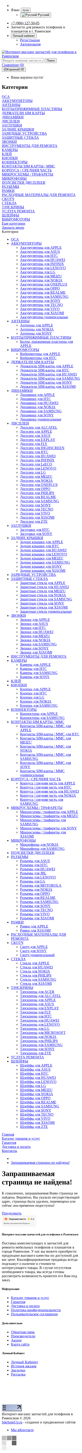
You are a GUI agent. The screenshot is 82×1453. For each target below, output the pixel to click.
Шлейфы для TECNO (37, 1114)
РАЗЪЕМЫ (19, 857)
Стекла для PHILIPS (35, 975)
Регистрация (30, 40)
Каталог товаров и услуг (30, 1298)
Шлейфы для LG (33, 1086)
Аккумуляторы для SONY (40, 301)
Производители (23, 1336)
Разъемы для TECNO (36, 910)
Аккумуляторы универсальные (44, 317)
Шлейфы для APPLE (36, 1065)
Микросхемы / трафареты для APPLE (49, 812)
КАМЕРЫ (19, 660)
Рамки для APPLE (34, 926)
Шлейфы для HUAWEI (38, 1078)
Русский (43, 15)
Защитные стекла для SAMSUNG (46, 599)
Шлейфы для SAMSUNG (39, 1106)
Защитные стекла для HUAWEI (44, 587)
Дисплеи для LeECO (36, 464)
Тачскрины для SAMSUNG (41, 1045)
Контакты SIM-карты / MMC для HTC (49, 734)
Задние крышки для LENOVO (43, 554)
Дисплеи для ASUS (35, 436)
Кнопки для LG (32, 697)
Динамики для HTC (35, 399)
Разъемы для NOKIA (36, 889)
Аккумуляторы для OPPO (40, 288)
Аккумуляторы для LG (37, 272)
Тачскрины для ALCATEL (40, 996)
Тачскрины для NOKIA (38, 1037)
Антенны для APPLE (36, 325)
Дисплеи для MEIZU (36, 476)
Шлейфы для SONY (35, 1110)
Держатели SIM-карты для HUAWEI (48, 374)
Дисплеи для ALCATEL (38, 427)
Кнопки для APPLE (35, 689)
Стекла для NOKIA (35, 971)
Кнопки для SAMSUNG (39, 705)
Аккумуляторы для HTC (39, 256)
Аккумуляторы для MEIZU (41, 276)
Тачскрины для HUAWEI (39, 1020)
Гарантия (18, 1302)
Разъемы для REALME (38, 898)
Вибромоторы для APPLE (40, 354)
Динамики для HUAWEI (39, 403)
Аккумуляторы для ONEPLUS (43, 284)
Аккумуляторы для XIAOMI (42, 313)
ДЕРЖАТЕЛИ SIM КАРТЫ (32, 362)
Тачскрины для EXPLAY (39, 1008)
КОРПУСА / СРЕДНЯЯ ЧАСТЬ (36, 779)
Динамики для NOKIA (38, 407)
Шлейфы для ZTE (34, 1127)
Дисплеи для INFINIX (37, 460)
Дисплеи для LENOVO (38, 468)
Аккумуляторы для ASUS (40, 252)
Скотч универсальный (37, 955)
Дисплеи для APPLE (36, 431)
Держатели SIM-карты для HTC (44, 370)
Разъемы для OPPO (35, 894)
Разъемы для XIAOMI (37, 918)
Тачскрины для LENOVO (40, 1024)
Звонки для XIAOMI (36, 652)
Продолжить (11, 1213)
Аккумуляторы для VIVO (40, 309)
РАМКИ (17, 922)
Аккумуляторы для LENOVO (43, 268)
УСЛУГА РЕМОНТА (27, 1057)
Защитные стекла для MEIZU (43, 591)
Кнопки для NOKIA (35, 701)
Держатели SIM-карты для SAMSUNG (50, 378)
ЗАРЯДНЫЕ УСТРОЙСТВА (33, 575)
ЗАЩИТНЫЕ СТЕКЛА (29, 579)
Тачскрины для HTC (36, 1016)
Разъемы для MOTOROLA (41, 885)
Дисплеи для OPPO (35, 489)
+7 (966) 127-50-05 (25, 23)
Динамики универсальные (40, 419)
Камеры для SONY (35, 677)
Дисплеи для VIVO (35, 513)
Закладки (18, 1370)
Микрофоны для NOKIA (39, 844)
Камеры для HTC (33, 669)
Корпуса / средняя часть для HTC (46, 787)
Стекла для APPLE (34, 963)
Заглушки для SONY (36, 534)
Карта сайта (20, 1344)
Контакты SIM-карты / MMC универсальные (42, 773)
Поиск (51, 60)
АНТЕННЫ (20, 321)
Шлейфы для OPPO (35, 1098)
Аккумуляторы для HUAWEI (42, 260)
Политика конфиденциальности (36, 1310)
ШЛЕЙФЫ (19, 1061)
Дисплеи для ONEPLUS (39, 485)
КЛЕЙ (16, 681)
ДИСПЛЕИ (20, 423)
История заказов (23, 1366)
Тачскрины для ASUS (37, 1004)
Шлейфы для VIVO (35, 1118)
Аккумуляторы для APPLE (41, 247)
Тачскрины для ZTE (35, 1053)
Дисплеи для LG (33, 472)
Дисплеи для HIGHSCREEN (42, 448)
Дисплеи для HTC (34, 452)
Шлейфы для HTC (34, 1073)
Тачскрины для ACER (37, 992)
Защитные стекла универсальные (46, 611)
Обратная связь (23, 1332)
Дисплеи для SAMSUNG (39, 501)
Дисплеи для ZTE (34, 521)
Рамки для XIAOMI (35, 930)
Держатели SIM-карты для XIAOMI (48, 386)
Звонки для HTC (33, 628)
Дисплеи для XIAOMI (37, 517)
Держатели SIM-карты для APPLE (46, 366)
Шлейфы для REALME (38, 1102)
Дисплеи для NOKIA (36, 481)
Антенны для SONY (36, 333)
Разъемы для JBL (33, 873)
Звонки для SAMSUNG (38, 644)
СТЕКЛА (18, 959)
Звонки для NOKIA (35, 640)
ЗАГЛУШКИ (21, 525)
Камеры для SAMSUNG (39, 673)
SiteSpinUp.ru (12, 1422)
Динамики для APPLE (37, 395)
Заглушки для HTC (35, 530)
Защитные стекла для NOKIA (43, 595)
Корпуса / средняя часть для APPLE (47, 783)
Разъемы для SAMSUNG (39, 902)
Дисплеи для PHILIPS (37, 493)
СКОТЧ (17, 943)
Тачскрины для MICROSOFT (43, 1033)
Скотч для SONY (33, 951)
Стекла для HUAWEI (36, 967)
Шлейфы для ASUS (35, 1069)
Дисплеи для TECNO (36, 509)
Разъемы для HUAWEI (37, 869)
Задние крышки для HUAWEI (43, 550)
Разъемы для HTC (34, 865)
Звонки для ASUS (34, 624)
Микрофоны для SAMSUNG (42, 849)
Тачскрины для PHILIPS (39, 1041)
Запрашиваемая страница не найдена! (40, 1162)
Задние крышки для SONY (41, 566)
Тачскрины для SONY (37, 1049)
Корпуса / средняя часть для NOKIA (48, 795)
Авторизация (30, 44)
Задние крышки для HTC (39, 546)
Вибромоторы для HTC (38, 358)
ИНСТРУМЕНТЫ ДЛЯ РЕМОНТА (39, 656)
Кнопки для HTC (33, 693)
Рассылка (18, 1374)
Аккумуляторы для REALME (43, 292)
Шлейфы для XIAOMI (37, 1123)
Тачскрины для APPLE (38, 1000)
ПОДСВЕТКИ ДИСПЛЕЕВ (32, 853)
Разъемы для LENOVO (38, 877)
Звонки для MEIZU (35, 636)
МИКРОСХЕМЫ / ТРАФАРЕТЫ (36, 808)
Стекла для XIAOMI (36, 983)
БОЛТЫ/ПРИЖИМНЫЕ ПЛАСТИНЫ (41, 337)
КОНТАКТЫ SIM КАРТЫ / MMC (37, 722)
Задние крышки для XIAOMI (42, 570)
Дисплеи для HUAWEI (38, 456)
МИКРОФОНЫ (23, 840)
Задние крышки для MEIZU (41, 558)
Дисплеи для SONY (35, 505)
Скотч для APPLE (34, 947)
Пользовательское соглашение (34, 1314)
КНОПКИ (19, 685)
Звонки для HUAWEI (36, 632)
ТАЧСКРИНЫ (22, 988)
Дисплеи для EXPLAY (37, 440)
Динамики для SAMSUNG (41, 411)
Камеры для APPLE (35, 665)
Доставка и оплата (25, 1306)
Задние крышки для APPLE (41, 542)
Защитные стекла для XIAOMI (44, 607)
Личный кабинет (24, 35)
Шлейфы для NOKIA (36, 1094)
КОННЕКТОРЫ (24, 710)
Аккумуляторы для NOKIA (41, 280)
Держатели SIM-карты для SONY (46, 382)
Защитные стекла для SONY (42, 603)
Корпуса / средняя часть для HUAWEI (49, 791)
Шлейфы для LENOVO (38, 1082)
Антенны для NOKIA (37, 329)
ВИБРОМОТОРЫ (25, 350)
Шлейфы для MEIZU (36, 1090)
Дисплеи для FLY (33, 444)
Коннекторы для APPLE (39, 714)
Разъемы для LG (32, 881)
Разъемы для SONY (35, 906)
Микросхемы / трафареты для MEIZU (49, 816)
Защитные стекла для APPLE (42, 583)
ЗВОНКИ (18, 615)
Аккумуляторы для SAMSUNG (44, 297)
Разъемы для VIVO (35, 914)
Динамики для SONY (37, 415)
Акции (16, 1340)
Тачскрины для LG (34, 1028)
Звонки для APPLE (35, 620)
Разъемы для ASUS (35, 861)
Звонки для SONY (34, 648)
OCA (15, 239)
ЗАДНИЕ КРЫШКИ (27, 538)
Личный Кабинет (24, 1362)
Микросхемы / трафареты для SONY (48, 828)
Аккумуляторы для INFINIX (42, 264)
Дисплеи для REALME (38, 497)
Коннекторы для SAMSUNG (42, 718)
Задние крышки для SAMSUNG (45, 562)
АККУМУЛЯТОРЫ (26, 243)
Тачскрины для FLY (35, 1012)
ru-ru (26, 10)
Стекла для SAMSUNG (38, 979)
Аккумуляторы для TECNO (41, 305)
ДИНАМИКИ (22, 391)
